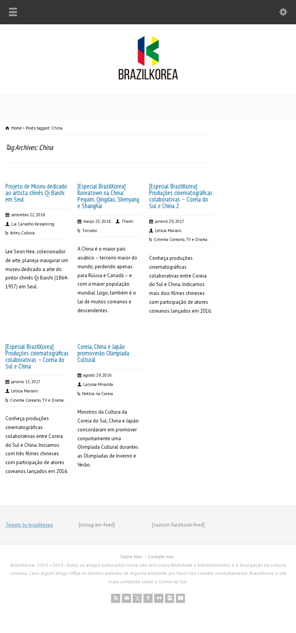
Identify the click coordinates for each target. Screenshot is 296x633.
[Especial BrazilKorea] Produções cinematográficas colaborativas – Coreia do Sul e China (37, 356)
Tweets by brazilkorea (29, 525)
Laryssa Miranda (98, 384)
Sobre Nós (131, 556)
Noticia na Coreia (97, 393)
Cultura (28, 233)
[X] (137, 598)
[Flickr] (158, 598)
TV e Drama (196, 239)
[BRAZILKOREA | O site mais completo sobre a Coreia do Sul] (148, 78)
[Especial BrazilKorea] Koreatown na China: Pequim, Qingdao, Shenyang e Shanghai (108, 196)
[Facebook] (148, 598)
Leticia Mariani (168, 230)
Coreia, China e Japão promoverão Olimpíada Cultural (103, 353)
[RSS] (115, 598)
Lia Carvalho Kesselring (32, 224)
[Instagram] (169, 598)
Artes (15, 233)
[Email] (126, 598)
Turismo (89, 230)
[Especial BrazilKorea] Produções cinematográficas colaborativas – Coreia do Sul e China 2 (180, 196)
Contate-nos (161, 556)
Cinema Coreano (169, 239)
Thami (127, 221)
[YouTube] (180, 598)
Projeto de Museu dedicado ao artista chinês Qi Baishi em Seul (36, 193)
